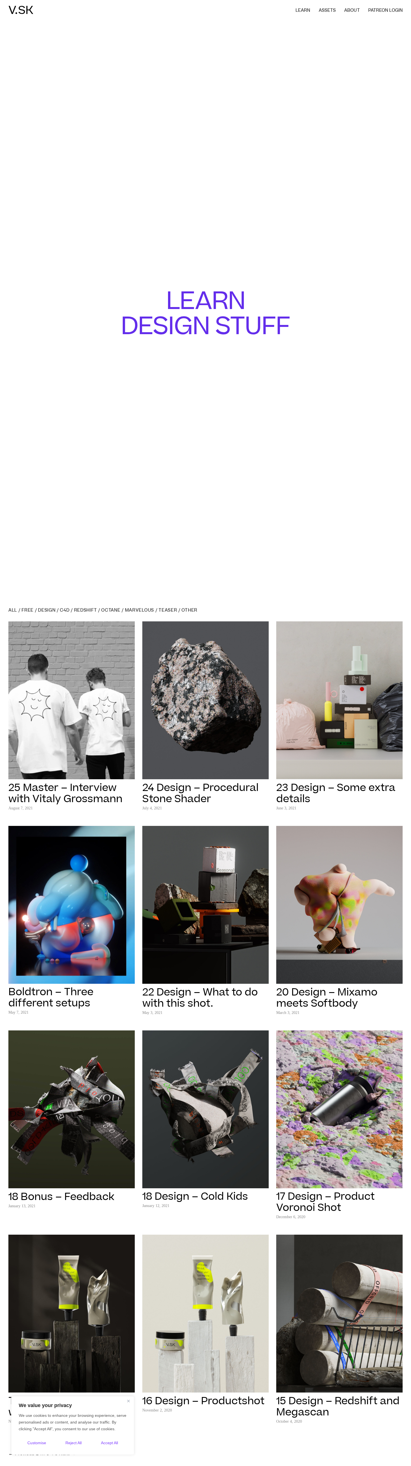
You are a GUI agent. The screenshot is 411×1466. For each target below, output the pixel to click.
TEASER (168, 610)
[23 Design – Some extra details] (339, 775)
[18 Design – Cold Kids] (205, 1184)
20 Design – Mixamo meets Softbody (326, 998)
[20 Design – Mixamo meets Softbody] (339, 979)
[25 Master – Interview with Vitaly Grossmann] (71, 775)
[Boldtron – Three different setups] (71, 979)
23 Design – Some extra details (335, 793)
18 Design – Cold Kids (195, 1196)
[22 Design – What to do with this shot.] (205, 979)
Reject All (73, 1443)
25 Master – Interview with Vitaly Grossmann (65, 793)
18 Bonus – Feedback (61, 1197)
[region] (72, 1425)
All (12, 610)
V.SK (20, 10)
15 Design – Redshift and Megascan (338, 1407)
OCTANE (110, 610)
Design (46, 610)
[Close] (128, 1401)
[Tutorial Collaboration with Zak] (71, 1388)
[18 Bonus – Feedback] (71, 1184)
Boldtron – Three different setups (50, 998)
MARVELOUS (139, 610)
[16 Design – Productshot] (205, 1388)
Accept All (109, 1443)
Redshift (85, 610)
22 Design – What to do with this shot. (200, 998)
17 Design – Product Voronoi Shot (325, 1202)
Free (28, 610)
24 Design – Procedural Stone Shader (200, 793)
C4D (64, 610)
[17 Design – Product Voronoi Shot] (339, 1184)
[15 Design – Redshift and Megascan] (339, 1388)
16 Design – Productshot (203, 1401)
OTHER (189, 610)
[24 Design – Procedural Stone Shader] (205, 775)
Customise (36, 1443)
